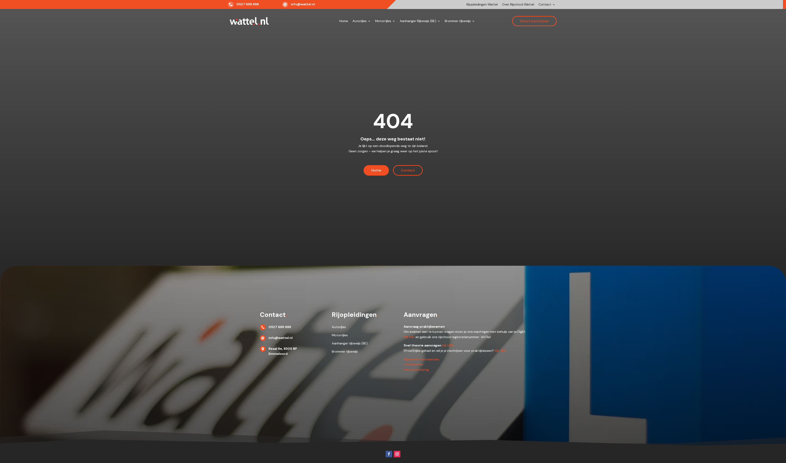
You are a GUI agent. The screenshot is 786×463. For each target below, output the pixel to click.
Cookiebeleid (413, 364)
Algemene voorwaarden (421, 359)
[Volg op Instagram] (397, 454)
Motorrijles (383, 21)
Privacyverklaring (416, 370)
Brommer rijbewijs (458, 21)
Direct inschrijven (534, 21)
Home (343, 21)
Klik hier (409, 337)
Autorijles (359, 21)
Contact (545, 5)
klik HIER (448, 345)
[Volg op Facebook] (389, 454)
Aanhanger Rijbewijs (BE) (418, 21)
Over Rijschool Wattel (518, 5)
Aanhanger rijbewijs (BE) (350, 343)
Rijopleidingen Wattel (482, 5)
